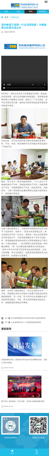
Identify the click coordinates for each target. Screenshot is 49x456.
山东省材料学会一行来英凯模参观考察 (26, 322)
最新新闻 (6, 329)
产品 (18, 11)
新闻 (30, 11)
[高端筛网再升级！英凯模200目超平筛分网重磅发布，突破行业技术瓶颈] (25, 346)
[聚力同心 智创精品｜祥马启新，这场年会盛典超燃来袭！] (25, 386)
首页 (6, 11)
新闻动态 (15, 17)
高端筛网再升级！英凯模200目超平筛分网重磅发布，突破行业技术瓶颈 (24, 361)
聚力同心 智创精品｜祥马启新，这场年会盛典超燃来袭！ (23, 401)
